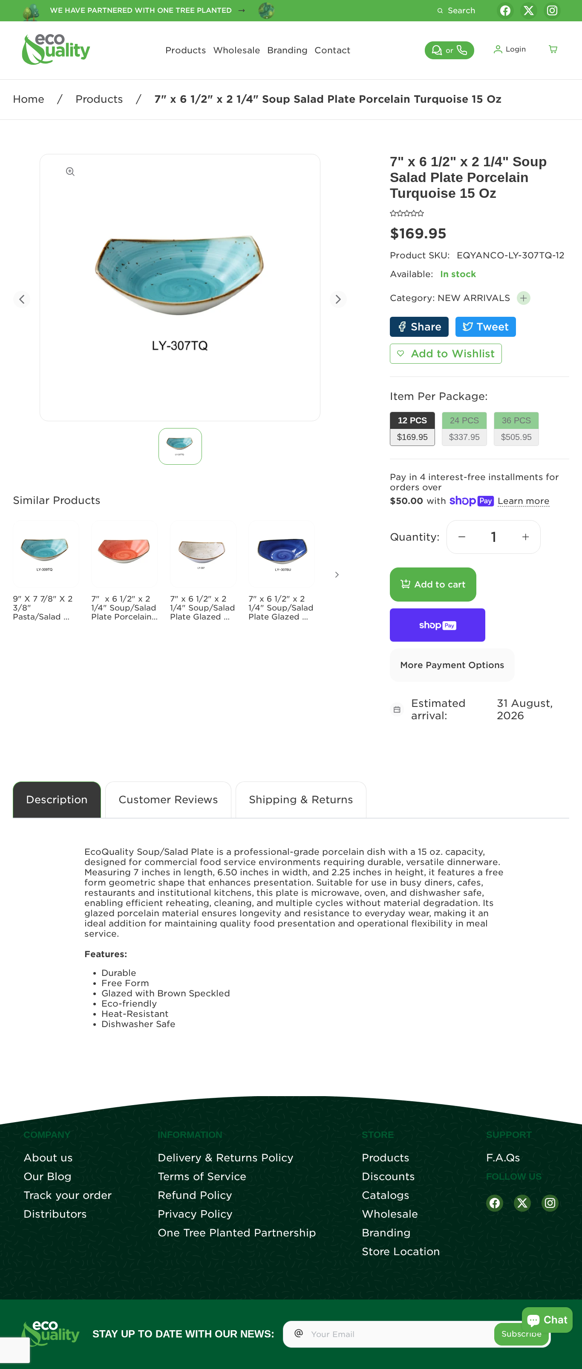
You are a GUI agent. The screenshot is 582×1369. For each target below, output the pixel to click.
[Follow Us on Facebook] (494, 1203)
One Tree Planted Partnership (237, 1233)
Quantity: (415, 537)
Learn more (524, 501)
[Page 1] (180, 446)
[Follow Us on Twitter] (522, 1203)
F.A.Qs (503, 1158)
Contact (332, 50)
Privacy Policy (195, 1214)
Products (185, 50)
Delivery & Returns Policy (226, 1158)
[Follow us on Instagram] (552, 10)
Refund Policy (195, 1195)
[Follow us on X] (528, 10)
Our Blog (47, 1177)
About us (48, 1158)
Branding (287, 50)
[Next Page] (337, 575)
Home (28, 99)
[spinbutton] (494, 537)
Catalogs (385, 1195)
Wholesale (236, 50)
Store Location (401, 1252)
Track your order (67, 1195)
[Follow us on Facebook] (505, 10)
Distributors (55, 1214)
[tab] (180, 446)
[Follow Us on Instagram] (550, 1203)
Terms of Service (202, 1177)
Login (516, 49)
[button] (523, 298)
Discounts (388, 1177)
